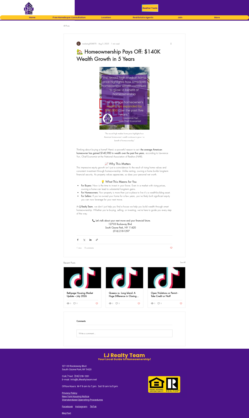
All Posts (67, 26)
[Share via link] (97, 240)
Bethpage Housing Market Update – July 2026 (80, 294)
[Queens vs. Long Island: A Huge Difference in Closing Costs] (124, 277)
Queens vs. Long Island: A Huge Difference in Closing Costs (122, 294)
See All (182, 262)
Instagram (81, 406)
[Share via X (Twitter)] (84, 240)
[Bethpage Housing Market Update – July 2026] (82, 277)
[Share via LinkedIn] (90, 240)
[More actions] (170, 43)
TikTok (93, 406)
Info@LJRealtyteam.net (84, 379)
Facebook (67, 406)
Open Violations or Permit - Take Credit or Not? (164, 294)
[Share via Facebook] (78, 240)
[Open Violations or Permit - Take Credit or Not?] (166, 277)
